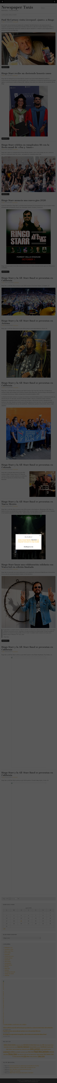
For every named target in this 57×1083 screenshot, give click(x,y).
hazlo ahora (34, 539)
